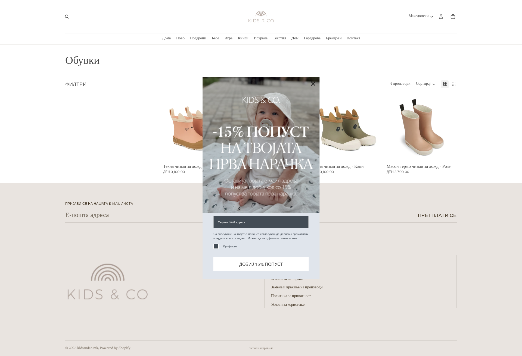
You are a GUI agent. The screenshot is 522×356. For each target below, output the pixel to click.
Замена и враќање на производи (297, 288)
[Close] (313, 83)
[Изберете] (374, 154)
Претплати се (437, 215)
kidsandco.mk (87, 348)
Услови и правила (261, 348)
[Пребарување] (67, 17)
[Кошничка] (453, 17)
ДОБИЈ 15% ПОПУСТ (261, 264)
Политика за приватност (291, 296)
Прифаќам (230, 246)
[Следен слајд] (374, 127)
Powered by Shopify (115, 348)
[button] (426, 84)
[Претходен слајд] (320, 127)
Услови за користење (287, 305)
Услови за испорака (287, 279)
